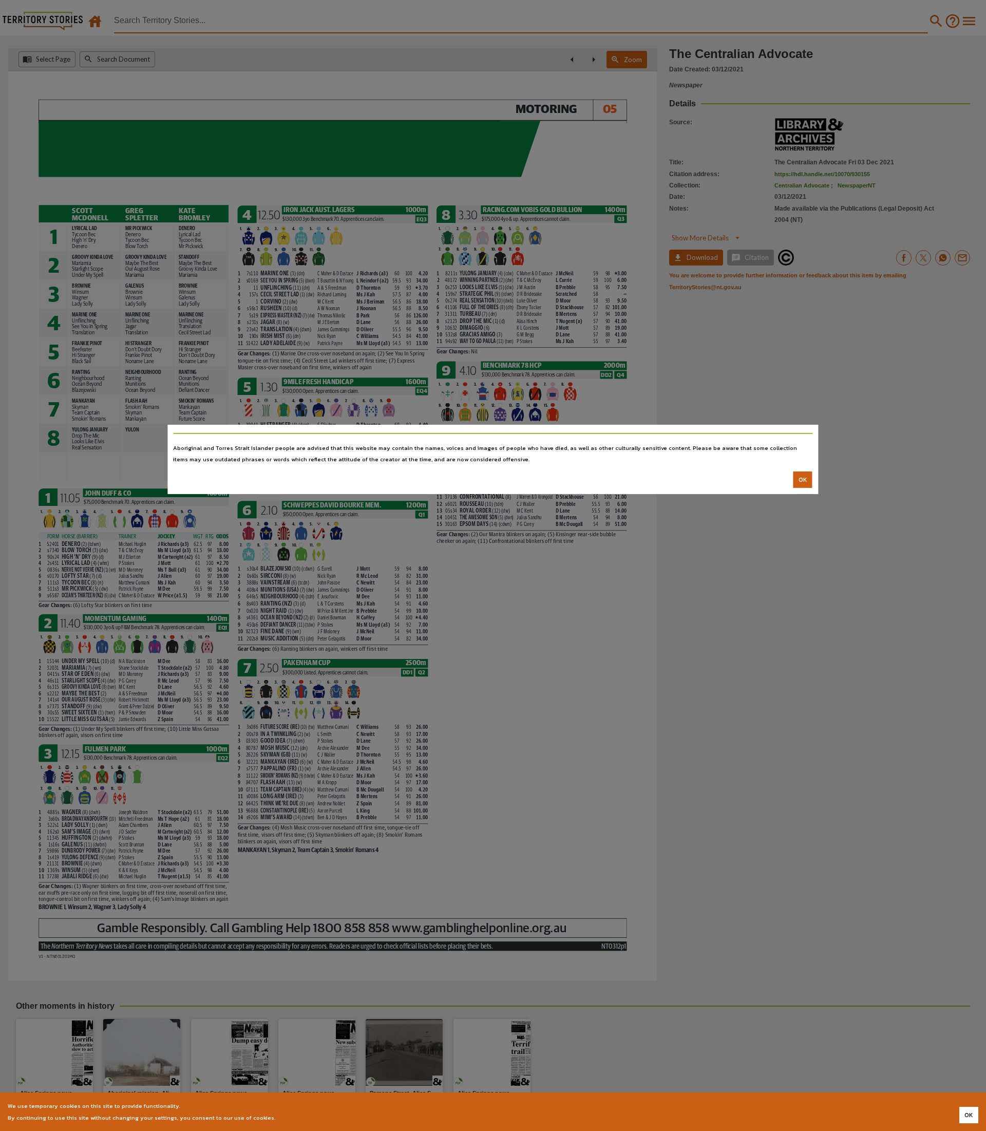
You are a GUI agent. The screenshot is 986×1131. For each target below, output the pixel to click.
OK (803, 479)
